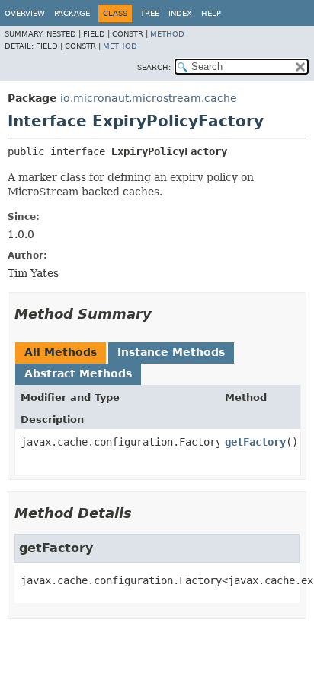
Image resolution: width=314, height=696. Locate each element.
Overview (25, 13)
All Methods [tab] (60, 352)
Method (167, 34)
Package (72, 13)
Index (180, 13)
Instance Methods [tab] (171, 352)
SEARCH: (154, 67)
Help (211, 13)
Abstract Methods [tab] (78, 373)
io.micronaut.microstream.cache (148, 98)
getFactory (255, 442)
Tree (149, 13)
